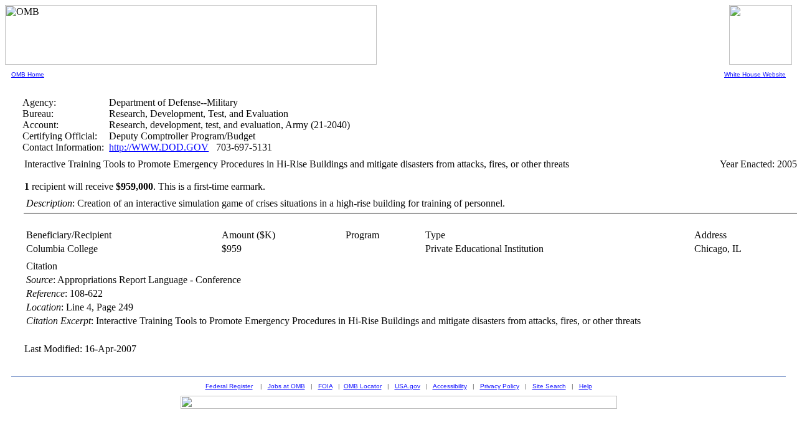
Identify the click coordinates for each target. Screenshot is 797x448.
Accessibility (450, 386)
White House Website (755, 74)
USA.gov (407, 386)
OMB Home (27, 74)
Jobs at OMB (286, 386)
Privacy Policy (499, 386)
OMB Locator (363, 386)
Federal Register (229, 386)
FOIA (325, 386)
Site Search (549, 386)
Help (585, 386)
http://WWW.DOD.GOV (159, 147)
